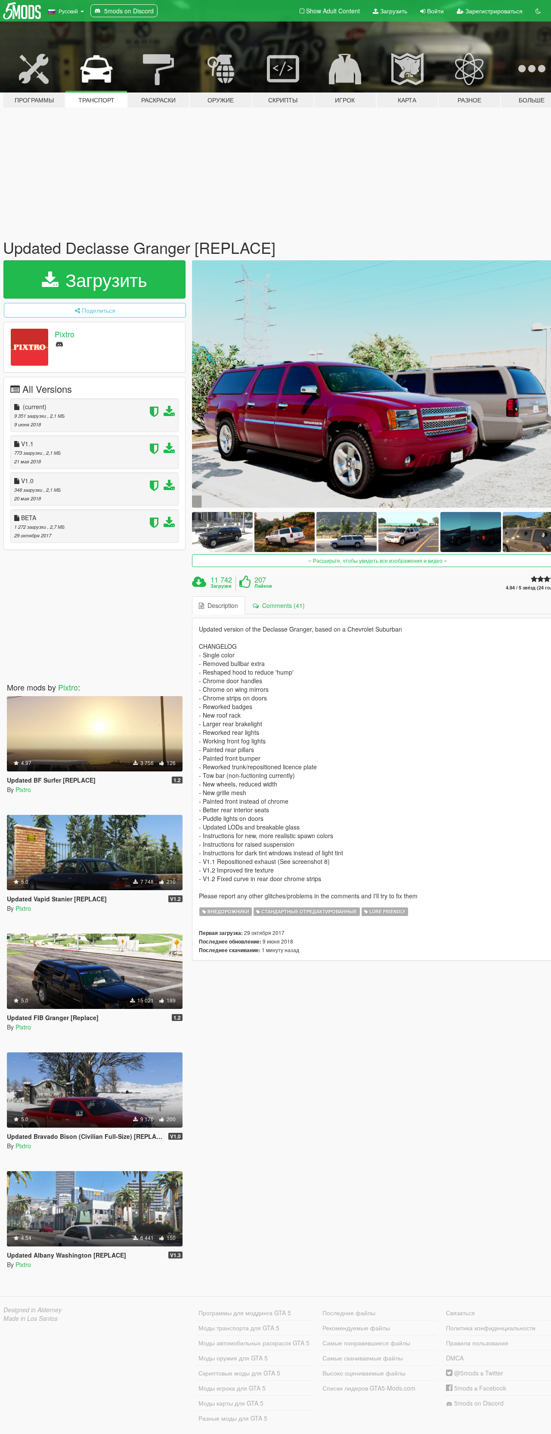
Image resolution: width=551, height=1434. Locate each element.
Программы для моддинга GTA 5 (244, 1312)
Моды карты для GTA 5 (230, 1403)
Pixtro (64, 333)
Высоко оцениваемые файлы (364, 1373)
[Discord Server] (59, 343)
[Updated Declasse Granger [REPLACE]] (222, 532)
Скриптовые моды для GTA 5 (239, 1373)
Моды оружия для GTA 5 (233, 1358)
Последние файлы (348, 1312)
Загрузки (221, 586)
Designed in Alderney (32, 1309)
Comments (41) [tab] (282, 605)
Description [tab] (221, 605)
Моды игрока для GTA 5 (232, 1388)
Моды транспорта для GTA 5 (238, 1327)
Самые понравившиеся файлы (366, 1342)
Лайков (263, 586)
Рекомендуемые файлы (356, 1327)
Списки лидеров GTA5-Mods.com (368, 1388)
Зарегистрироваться (493, 10)
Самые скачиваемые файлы (362, 1358)
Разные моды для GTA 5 (232, 1418)
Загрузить (392, 10)
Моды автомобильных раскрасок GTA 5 (254, 1342)
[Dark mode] (538, 11)
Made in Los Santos (30, 1318)
